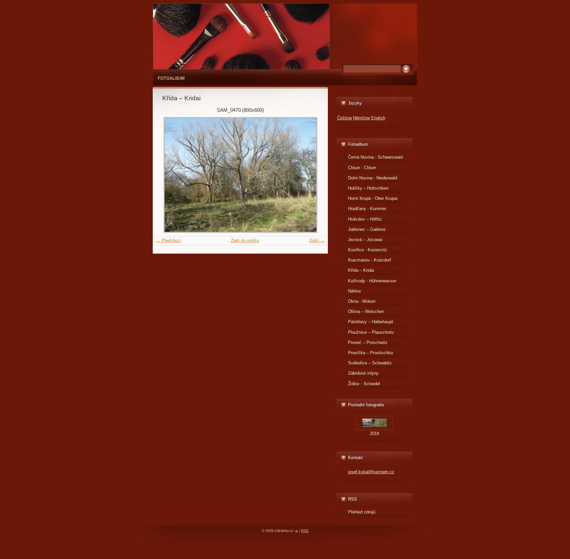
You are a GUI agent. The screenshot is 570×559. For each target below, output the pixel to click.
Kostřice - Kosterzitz (367, 249)
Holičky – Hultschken (368, 188)
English (378, 117)
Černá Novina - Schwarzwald (375, 157)
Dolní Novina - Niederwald (372, 177)
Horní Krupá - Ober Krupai (372, 198)
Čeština (344, 117)
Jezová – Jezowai (365, 239)
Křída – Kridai (361, 270)
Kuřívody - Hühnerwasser (372, 280)
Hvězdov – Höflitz (365, 219)
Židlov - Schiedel (364, 383)
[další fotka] (307, 175)
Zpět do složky (245, 240)
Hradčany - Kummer (367, 208)
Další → (317, 240)
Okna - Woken (361, 301)
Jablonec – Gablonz (367, 229)
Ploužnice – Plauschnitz (371, 332)
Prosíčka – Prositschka (370, 352)
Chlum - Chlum (362, 167)
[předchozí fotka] (173, 175)
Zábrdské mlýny (363, 373)
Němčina (361, 117)
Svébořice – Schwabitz (370, 362)
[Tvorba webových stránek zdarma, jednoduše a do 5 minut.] (297, 531)
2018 (374, 433)
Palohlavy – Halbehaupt (370, 321)
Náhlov (354, 291)
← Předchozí (168, 240)
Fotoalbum (171, 78)
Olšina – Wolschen (366, 311)
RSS (304, 531)
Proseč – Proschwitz (368, 342)
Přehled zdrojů (361, 512)
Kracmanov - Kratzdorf (369, 260)
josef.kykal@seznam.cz (371, 471)
